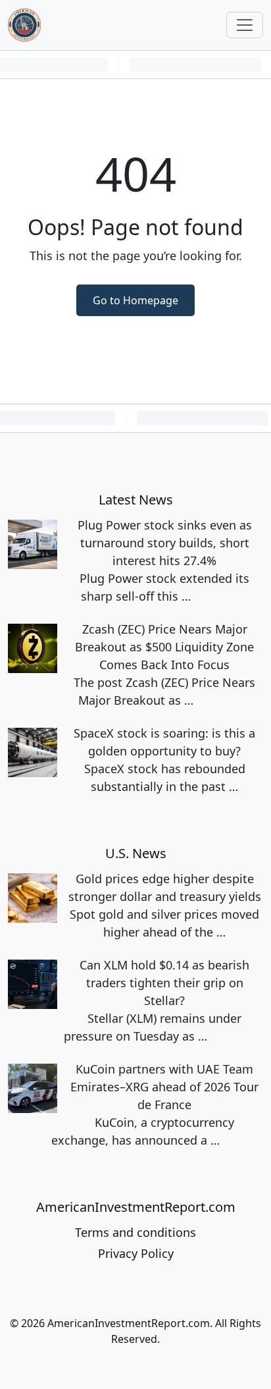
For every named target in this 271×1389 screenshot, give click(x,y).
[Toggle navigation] (244, 25)
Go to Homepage (135, 300)
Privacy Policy (136, 1253)
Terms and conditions (135, 1232)
